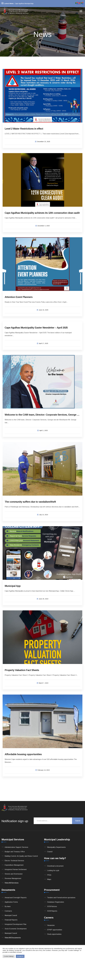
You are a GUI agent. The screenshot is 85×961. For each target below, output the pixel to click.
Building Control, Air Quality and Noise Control (21, 856)
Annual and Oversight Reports (16, 897)
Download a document (55, 866)
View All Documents (13, 938)
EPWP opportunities (54, 930)
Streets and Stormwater (14, 874)
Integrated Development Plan (15, 924)
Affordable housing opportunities (23, 754)
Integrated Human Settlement (16, 869)
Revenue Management (13, 878)
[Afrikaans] (76, 3)
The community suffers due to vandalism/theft (30, 501)
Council (49, 852)
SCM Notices (52, 906)
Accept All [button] (20, 956)
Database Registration (55, 902)
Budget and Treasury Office (15, 852)
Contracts (8, 911)
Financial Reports (11, 920)
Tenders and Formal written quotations (61, 897)
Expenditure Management (14, 865)
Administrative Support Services (16, 847)
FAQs (49, 875)
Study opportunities (54, 934)
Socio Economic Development (16, 929)
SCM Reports (52, 911)
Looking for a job (53, 870)
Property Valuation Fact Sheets (22, 670)
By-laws (8, 906)
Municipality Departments (56, 847)
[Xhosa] (82, 3)
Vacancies (51, 925)
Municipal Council (11, 915)
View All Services (11, 883)
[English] (79, 3)
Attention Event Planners (18, 297)
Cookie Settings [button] (9, 956)
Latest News (9, 3)
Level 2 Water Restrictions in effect (24, 128)
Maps (49, 879)
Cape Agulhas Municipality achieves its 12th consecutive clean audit (42, 212)
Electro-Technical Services (14, 860)
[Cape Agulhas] (15, 11)
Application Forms (11, 902)
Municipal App (13, 586)
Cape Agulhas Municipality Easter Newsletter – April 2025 (36, 327)
